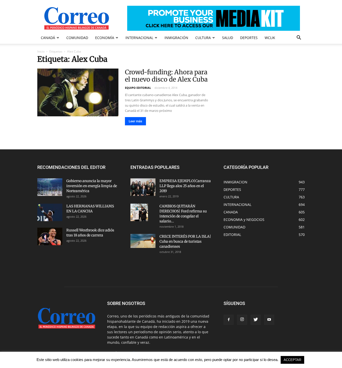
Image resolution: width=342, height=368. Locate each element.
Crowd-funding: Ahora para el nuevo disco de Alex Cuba (166, 75)
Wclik (270, 37)
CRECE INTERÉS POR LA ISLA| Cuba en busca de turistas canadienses (185, 241)
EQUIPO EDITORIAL (138, 88)
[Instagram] (242, 320)
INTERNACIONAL (139, 37)
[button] (299, 38)
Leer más (135, 121)
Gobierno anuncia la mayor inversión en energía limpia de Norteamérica (91, 186)
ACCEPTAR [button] (292, 360)
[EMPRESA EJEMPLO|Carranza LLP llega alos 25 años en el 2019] (142, 187)
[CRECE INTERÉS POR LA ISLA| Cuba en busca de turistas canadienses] (142, 241)
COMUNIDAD (77, 37)
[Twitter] (256, 320)
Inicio (41, 51)
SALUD (227, 37)
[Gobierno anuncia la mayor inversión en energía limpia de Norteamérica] (49, 187)
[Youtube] (269, 320)
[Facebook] (229, 320)
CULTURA (203, 37)
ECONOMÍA (104, 37)
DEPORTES (249, 37)
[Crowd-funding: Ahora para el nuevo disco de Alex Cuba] (77, 92)
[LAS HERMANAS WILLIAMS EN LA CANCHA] (49, 212)
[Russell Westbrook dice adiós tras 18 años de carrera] (49, 236)
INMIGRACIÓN (176, 37)
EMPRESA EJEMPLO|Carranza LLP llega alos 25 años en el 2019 (185, 186)
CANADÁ (48, 37)
